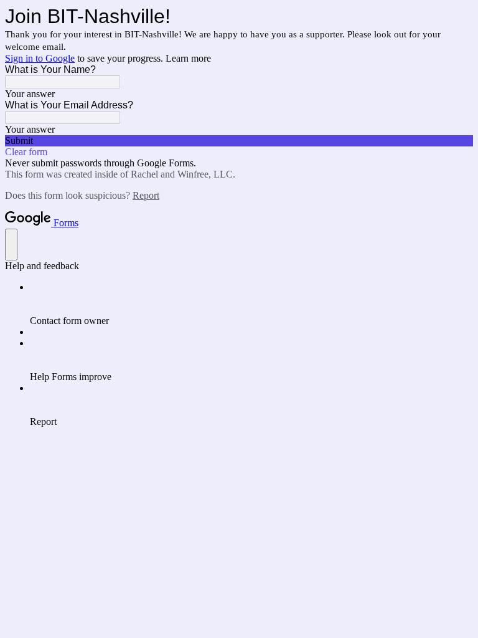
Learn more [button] (188, 58)
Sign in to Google (40, 58)
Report (146, 195)
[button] (239, 140)
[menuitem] (251, 304)
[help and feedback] (11, 244)
